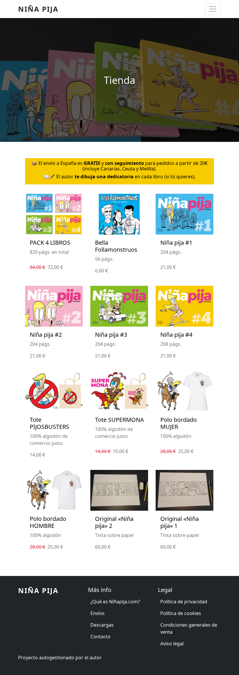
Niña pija (38, 9)
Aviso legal (172, 643)
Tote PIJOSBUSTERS (49, 423)
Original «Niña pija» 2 (114, 522)
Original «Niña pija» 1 (179, 522)
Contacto (100, 636)
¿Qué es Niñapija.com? (115, 601)
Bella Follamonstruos (116, 246)
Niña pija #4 (176, 335)
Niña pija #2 (46, 335)
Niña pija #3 (111, 335)
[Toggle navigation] (213, 9)
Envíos (97, 613)
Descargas (102, 625)
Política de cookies (180, 613)
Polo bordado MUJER (178, 423)
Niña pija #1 (176, 242)
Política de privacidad (183, 601)
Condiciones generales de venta (188, 628)
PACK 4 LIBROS (50, 242)
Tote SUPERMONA (119, 420)
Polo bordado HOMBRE (48, 522)
